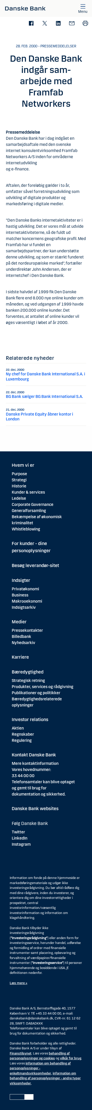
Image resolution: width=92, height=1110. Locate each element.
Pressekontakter (27, 630)
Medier (19, 622)
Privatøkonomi (25, 588)
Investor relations (30, 719)
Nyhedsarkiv (23, 642)
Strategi (19, 479)
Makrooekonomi (27, 601)
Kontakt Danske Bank (34, 755)
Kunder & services (28, 492)
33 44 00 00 (23, 775)
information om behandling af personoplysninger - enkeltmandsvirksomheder (40, 1068)
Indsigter (21, 580)
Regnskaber (23, 734)
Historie (19, 486)
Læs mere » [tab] (18, 983)
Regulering (22, 740)
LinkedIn (19, 838)
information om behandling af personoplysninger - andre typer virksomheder (45, 1078)
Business (20, 595)
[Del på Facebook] (31, 23)
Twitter (18, 832)
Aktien (18, 728)
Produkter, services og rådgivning (42, 686)
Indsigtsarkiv (24, 607)
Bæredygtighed (27, 672)
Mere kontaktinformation (35, 763)
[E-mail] (71, 23)
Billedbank (21, 636)
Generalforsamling (29, 510)
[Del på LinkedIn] (58, 23)
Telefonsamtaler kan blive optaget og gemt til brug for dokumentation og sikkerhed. (43, 788)
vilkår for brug (70, 1058)
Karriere (20, 657)
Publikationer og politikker (36, 692)
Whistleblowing (26, 529)
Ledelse (19, 498)
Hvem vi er (23, 465)
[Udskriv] (85, 23)
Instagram (21, 844)
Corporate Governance (32, 504)
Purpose (19, 473)
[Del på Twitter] (44, 23)
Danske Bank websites (35, 808)
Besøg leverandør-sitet (35, 565)
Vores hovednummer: (31, 769)
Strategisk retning (28, 680)
